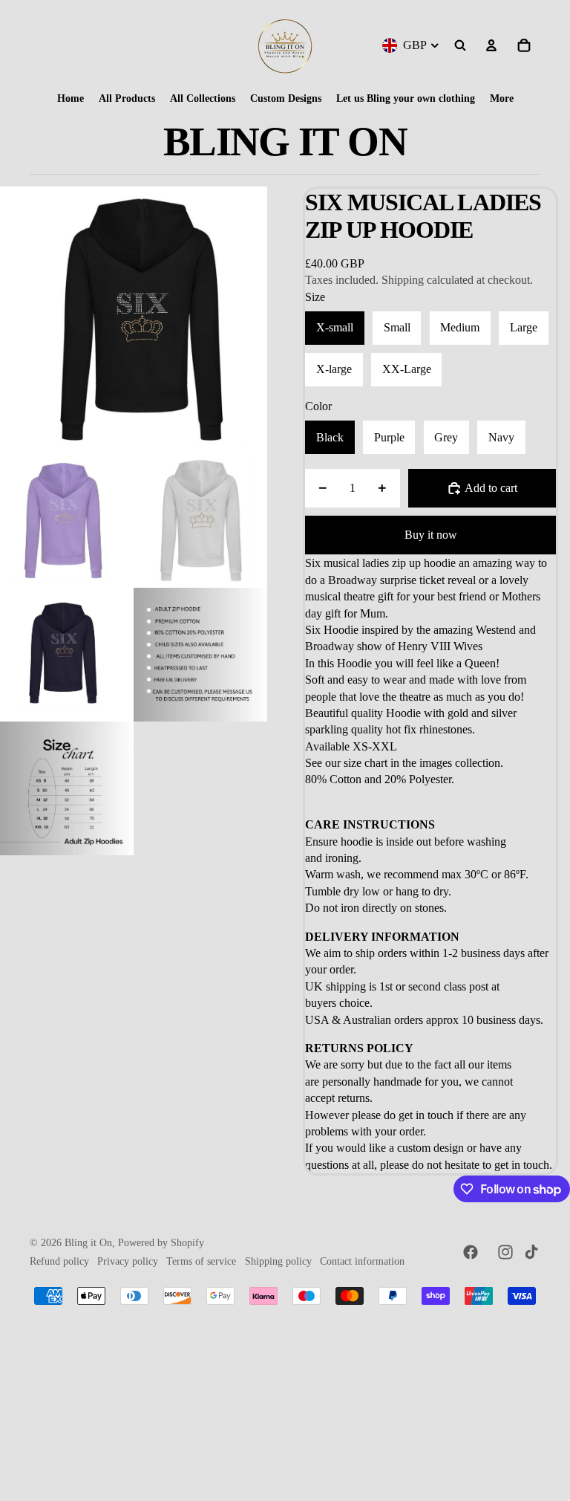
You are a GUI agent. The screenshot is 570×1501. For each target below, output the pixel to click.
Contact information (362, 1261)
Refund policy (59, 1261)
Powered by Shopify (161, 1242)
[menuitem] (70, 98)
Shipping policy (278, 1261)
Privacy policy (127, 1261)
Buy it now (430, 534)
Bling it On (88, 1242)
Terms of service (201, 1261)
